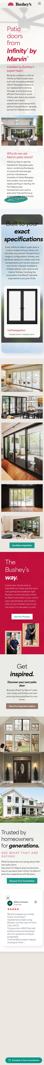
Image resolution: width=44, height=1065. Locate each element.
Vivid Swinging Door (16, 330)
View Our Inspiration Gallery (22, 706)
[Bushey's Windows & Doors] (19, 5)
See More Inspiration (22, 545)
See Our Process (22, 616)
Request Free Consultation (22, 880)
